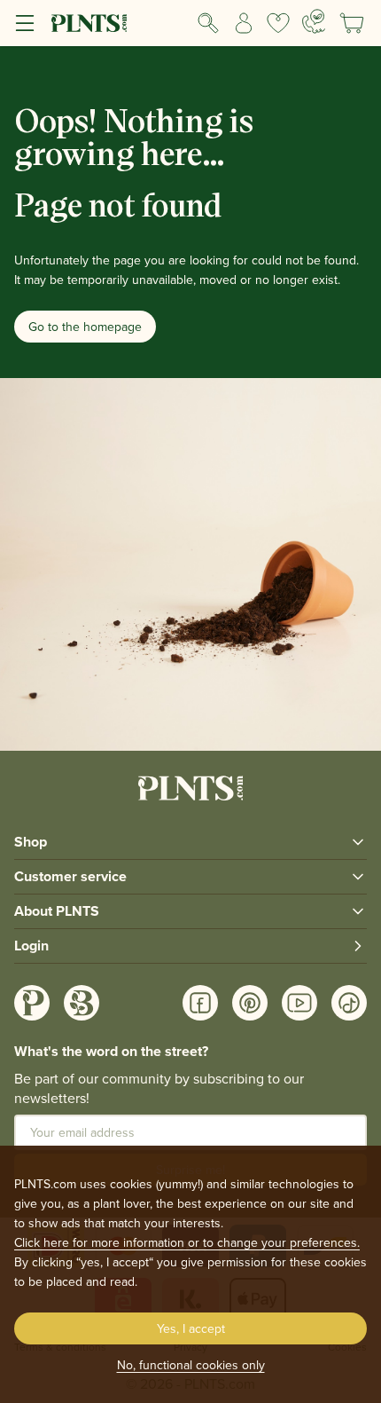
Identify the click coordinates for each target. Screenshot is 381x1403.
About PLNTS (56, 911)
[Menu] (24, 23)
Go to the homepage (85, 326)
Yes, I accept (191, 1328)
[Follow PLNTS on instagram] (32, 1003)
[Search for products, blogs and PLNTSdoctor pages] (208, 23)
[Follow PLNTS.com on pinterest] (250, 1003)
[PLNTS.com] (89, 23)
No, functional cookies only (191, 1365)
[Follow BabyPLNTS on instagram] (81, 1003)
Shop (30, 842)
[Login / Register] (243, 23)
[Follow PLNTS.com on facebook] (200, 1003)
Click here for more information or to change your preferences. (187, 1242)
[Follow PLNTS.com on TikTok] (349, 1003)
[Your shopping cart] (351, 23)
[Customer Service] (313, 21)
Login (31, 945)
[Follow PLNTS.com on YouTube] (299, 1003)
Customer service (70, 876)
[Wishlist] (279, 23)
